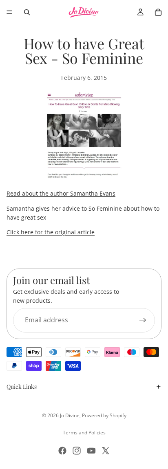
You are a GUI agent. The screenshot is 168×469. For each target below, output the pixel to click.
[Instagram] (77, 451)
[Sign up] (142, 319)
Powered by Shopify (104, 415)
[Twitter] (106, 451)
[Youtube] (91, 451)
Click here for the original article (51, 232)
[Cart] (158, 12)
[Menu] (9, 12)
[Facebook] (62, 451)
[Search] (27, 12)
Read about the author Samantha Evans (61, 193)
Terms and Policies (84, 432)
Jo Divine (70, 415)
